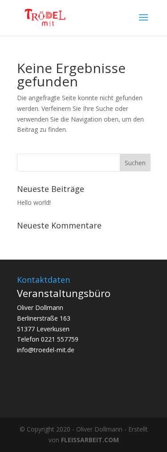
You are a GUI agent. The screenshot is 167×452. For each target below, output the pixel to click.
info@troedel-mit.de (45, 350)
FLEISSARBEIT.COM (90, 440)
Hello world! (34, 202)
